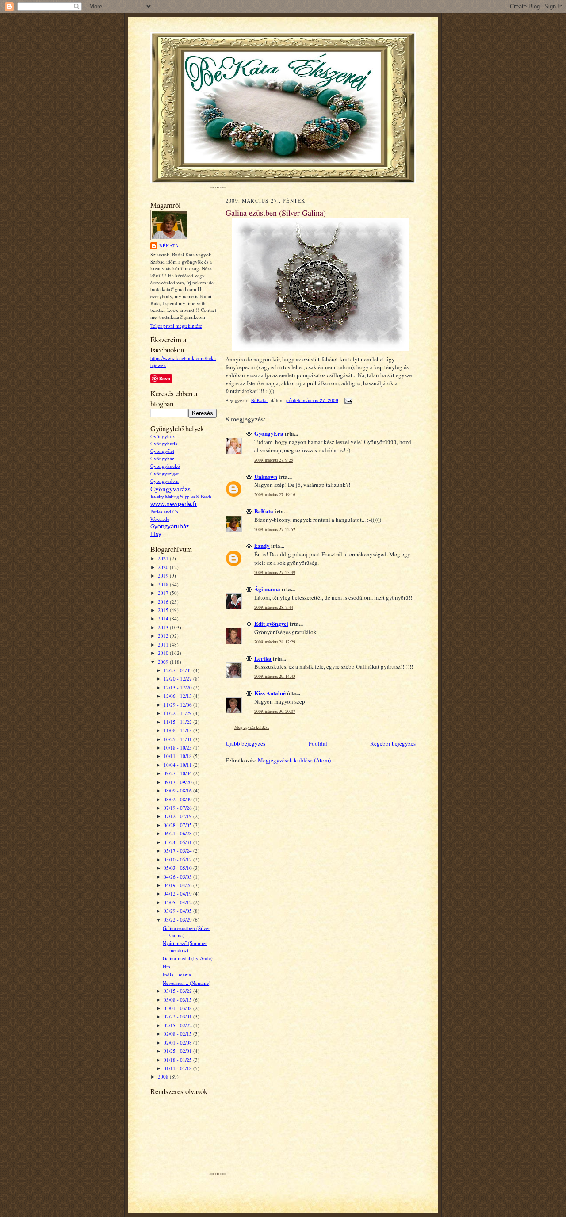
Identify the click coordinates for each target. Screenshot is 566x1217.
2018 (164, 584)
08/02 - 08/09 (178, 799)
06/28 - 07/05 (178, 825)
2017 (164, 592)
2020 (164, 567)
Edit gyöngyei (271, 623)
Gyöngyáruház (169, 527)
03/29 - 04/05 (178, 910)
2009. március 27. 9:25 (273, 460)
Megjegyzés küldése (251, 727)
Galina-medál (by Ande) (188, 958)
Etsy (155, 534)
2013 (164, 627)
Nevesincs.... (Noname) (186, 983)
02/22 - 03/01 (178, 1016)
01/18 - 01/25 (178, 1059)
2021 (164, 558)
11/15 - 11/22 (178, 722)
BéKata (169, 245)
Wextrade (159, 519)
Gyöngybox (162, 436)
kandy (262, 545)
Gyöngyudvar (164, 481)
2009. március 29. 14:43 (274, 676)
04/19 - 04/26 (178, 885)
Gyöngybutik (164, 443)
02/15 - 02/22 (178, 1025)
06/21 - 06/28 (178, 833)
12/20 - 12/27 (178, 678)
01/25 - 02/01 (178, 1051)
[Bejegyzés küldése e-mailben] (348, 400)
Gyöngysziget (164, 473)
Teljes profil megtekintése (176, 325)
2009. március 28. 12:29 (274, 642)
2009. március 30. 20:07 (274, 711)
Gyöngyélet (162, 451)
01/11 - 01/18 (178, 1068)
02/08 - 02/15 (178, 1033)
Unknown (265, 476)
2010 (164, 653)
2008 (164, 1076)
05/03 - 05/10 (178, 868)
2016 (164, 601)
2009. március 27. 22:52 (274, 529)
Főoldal (318, 743)
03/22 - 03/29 (178, 919)
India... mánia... (179, 974)
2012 (164, 635)
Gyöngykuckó (165, 466)
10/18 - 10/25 (178, 747)
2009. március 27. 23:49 (274, 572)
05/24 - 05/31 (178, 842)
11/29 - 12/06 (178, 704)
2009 (164, 661)
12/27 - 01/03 (178, 670)
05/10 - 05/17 (178, 859)
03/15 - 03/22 (178, 990)
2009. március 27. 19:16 (274, 495)
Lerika (263, 658)
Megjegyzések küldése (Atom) (294, 760)
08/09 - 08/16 (178, 790)
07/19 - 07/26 (178, 807)
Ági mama (267, 589)
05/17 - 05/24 (178, 850)
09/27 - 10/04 (178, 773)
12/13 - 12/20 (178, 687)
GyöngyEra (268, 433)
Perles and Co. (165, 511)
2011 (164, 644)
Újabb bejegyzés (245, 743)
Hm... (168, 966)
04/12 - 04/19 (178, 893)
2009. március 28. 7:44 (273, 607)
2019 (164, 575)
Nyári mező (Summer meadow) (185, 946)
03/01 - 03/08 (178, 1008)
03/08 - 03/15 (178, 999)
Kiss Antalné (270, 693)
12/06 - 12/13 (178, 696)
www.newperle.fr (173, 504)
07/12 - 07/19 (178, 816)
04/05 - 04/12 (178, 902)
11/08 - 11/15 (178, 730)
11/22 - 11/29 (178, 713)
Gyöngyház (162, 458)
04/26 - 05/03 (178, 876)
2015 (164, 610)
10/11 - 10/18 (178, 756)
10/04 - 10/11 (178, 765)
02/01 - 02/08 (178, 1042)
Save (164, 378)
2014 (164, 618)
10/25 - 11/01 (178, 739)
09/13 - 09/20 (178, 782)
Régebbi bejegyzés (393, 743)
